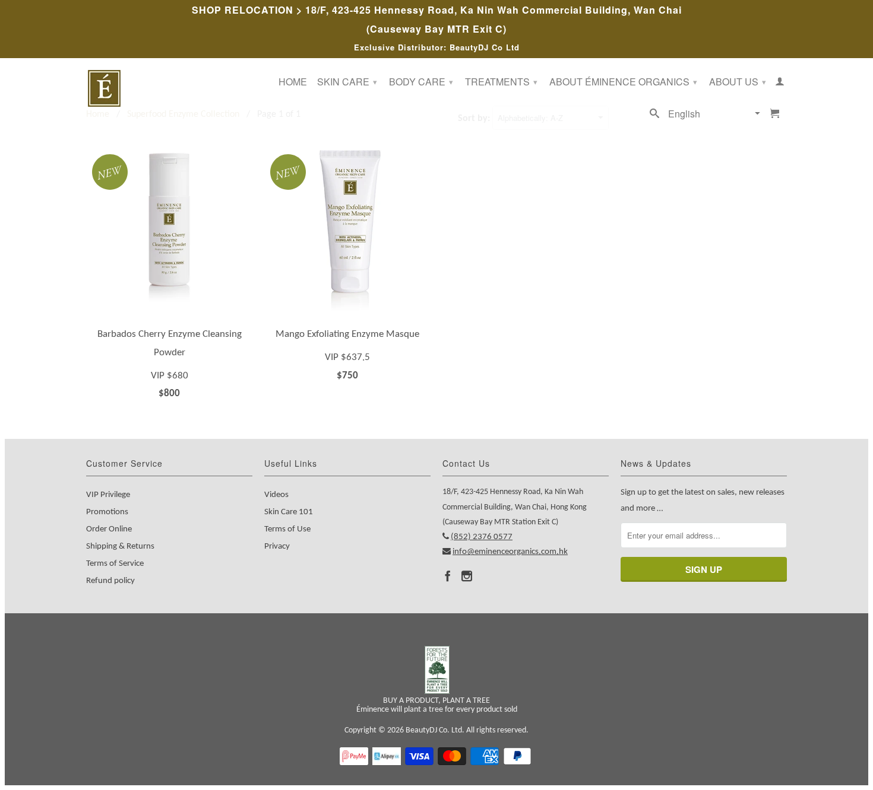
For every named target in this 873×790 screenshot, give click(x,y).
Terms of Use (287, 529)
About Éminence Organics (623, 81)
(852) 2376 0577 (482, 537)
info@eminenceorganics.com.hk (510, 551)
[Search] (654, 116)
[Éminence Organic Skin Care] (169, 88)
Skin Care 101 (288, 512)
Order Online (109, 529)
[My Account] (780, 84)
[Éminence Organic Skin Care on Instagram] (466, 576)
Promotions (107, 512)
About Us (737, 81)
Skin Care (347, 81)
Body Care (421, 81)
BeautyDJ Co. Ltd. (435, 730)
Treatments (501, 81)
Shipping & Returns (120, 546)
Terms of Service (115, 563)
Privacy (277, 546)
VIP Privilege (108, 494)
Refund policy (110, 580)
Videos (276, 494)
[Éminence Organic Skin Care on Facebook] (447, 576)
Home (293, 82)
